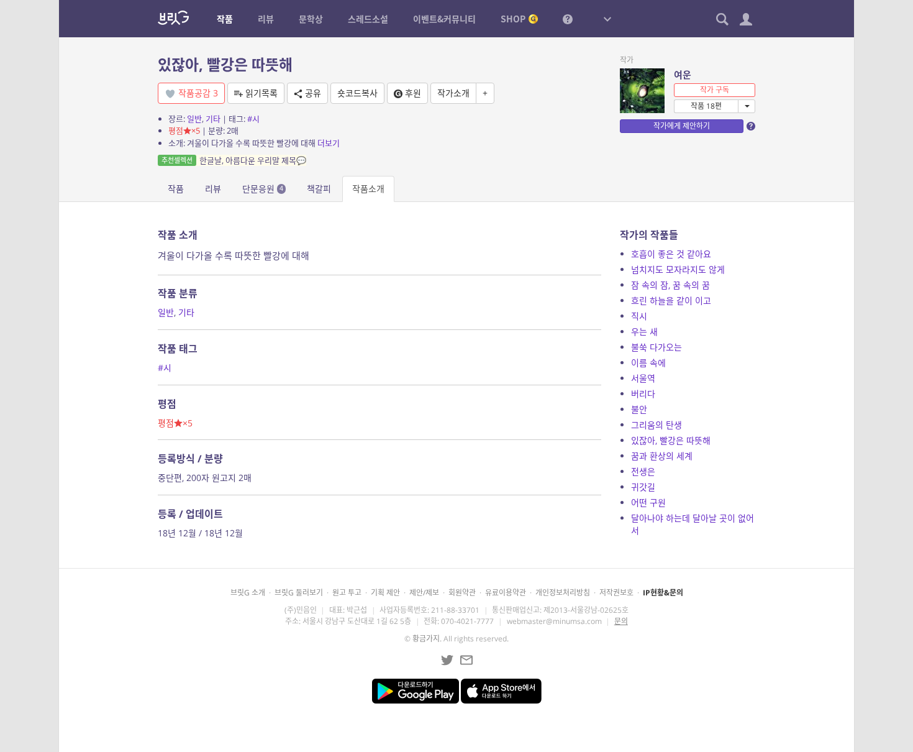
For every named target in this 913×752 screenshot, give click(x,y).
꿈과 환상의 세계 (662, 456)
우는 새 (644, 331)
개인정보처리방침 (562, 592)
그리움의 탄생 (656, 425)
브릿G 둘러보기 (299, 592)
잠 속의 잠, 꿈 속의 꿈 (670, 285)
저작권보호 (616, 592)
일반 (194, 118)
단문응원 (262, 189)
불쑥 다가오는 (656, 347)
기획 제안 (385, 592)
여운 (682, 74)
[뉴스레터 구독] (466, 660)
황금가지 (426, 638)
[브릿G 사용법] (567, 18)
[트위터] (447, 660)
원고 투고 (346, 592)
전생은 (643, 471)
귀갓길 (643, 487)
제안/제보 (424, 592)
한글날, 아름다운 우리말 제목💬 (233, 160)
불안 (639, 409)
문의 (621, 621)
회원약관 (462, 592)
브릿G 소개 (247, 592)
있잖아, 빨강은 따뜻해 (671, 440)
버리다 (643, 394)
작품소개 (368, 189)
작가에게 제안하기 (681, 126)
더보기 (328, 143)
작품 (176, 189)
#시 (253, 118)
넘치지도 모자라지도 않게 (678, 269)
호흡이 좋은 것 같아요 (671, 254)
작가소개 (453, 93)
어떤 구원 (648, 502)
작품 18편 (706, 106)
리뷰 (213, 189)
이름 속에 (648, 363)
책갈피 (319, 189)
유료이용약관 (505, 592)
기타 (213, 118)
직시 (639, 316)
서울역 (643, 378)
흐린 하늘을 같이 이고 (671, 300)
